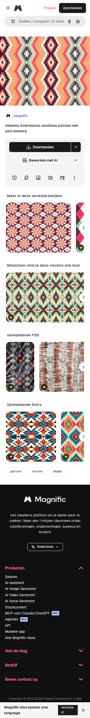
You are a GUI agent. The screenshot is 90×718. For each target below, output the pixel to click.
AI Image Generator (20, 588)
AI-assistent (14, 582)
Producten (14, 567)
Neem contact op (21, 679)
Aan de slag (16, 650)
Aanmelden (72, 8)
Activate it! (67, 709)
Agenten (16, 619)
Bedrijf (11, 664)
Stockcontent (15, 607)
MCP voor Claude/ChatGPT (31, 613)
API (7, 625)
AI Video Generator (20, 595)
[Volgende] (83, 228)
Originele (33, 43)
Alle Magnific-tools (20, 637)
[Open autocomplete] (11, 21)
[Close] (83, 710)
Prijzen (50, 8)
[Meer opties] (74, 178)
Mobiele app (15, 631)
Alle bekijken (51, 196)
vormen (37, 471)
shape (57, 471)
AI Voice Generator (20, 601)
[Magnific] (45, 500)
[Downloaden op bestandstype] (76, 147)
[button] (45, 547)
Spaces (11, 576)
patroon (16, 471)
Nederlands (45, 547)
